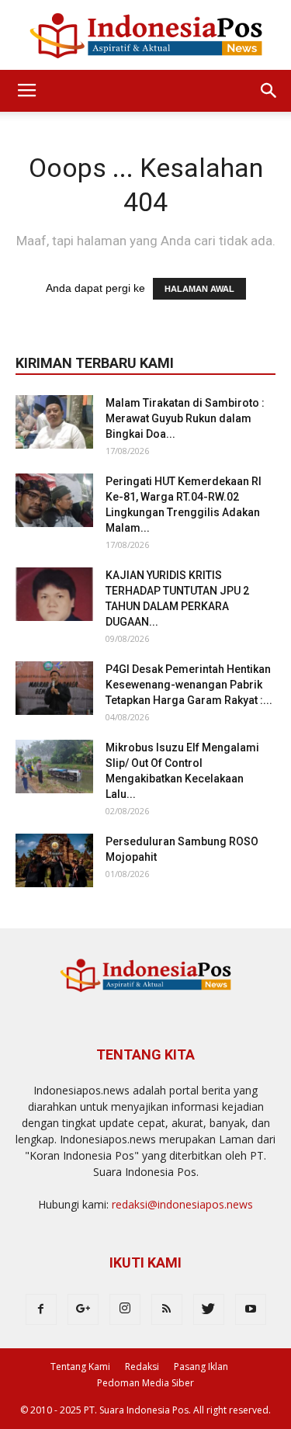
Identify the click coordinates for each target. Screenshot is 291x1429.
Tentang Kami (80, 1366)
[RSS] (166, 1309)
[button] (269, 91)
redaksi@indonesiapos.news (182, 1204)
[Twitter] (208, 1309)
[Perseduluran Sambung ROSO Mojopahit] (54, 860)
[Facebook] (41, 1309)
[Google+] (83, 1309)
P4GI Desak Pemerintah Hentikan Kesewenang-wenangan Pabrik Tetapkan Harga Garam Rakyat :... (189, 684)
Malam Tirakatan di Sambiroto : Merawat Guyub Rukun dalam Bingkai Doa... (185, 418)
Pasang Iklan (201, 1366)
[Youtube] (250, 1309)
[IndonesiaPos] (145, 36)
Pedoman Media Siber (145, 1382)
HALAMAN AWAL (199, 288)
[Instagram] (124, 1309)
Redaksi (142, 1366)
